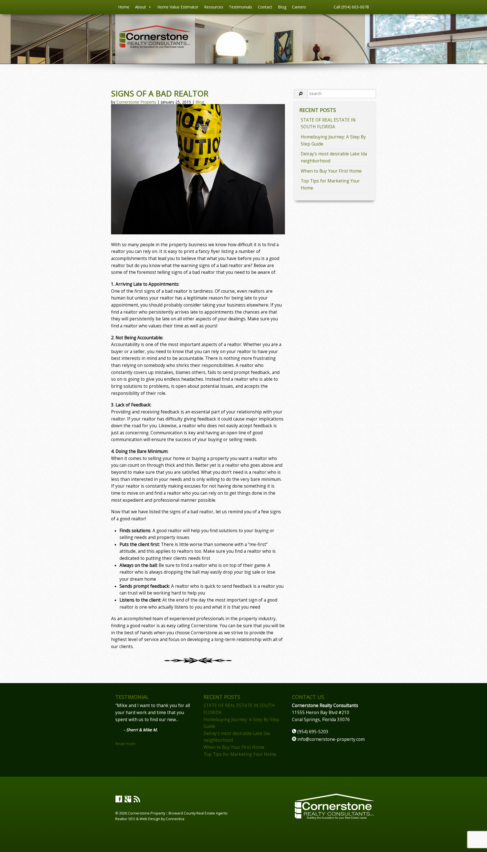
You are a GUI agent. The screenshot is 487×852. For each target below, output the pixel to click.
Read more (125, 743)
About (140, 7)
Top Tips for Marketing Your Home (239, 754)
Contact (265, 7)
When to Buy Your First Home (331, 171)
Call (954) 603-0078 (351, 7)
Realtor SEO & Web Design (137, 818)
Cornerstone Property (136, 102)
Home (123, 7)
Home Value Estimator (177, 7)
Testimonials (240, 7)
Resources (213, 7)
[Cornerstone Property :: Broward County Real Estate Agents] (155, 47)
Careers (299, 7)
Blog (282, 7)
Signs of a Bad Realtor (159, 93)
